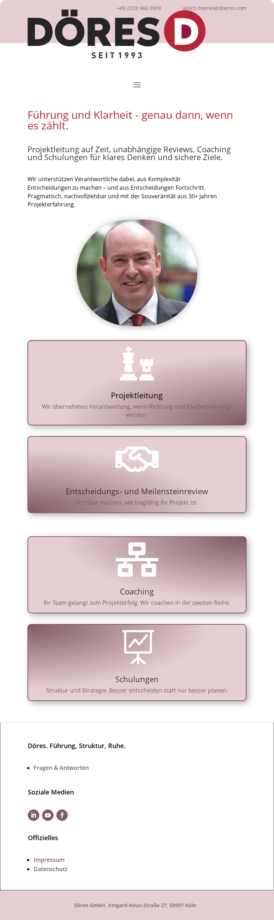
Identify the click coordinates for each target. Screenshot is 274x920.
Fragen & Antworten (61, 768)
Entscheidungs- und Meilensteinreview (137, 491)
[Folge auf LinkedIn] (33, 815)
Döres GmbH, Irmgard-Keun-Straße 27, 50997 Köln (135, 905)
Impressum (49, 860)
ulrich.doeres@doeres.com (214, 8)
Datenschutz (51, 869)
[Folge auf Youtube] (48, 815)
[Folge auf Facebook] (62, 815)
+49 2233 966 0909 (139, 8)
